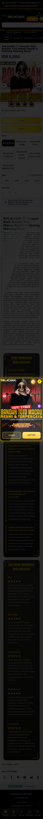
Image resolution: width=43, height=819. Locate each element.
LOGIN (12, 435)
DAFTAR (31, 435)
